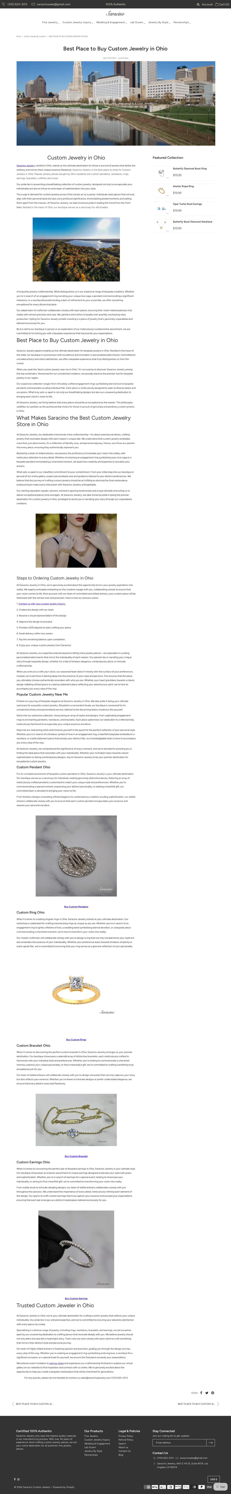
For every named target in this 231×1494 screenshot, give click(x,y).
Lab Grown (136, 22)
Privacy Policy (126, 1436)
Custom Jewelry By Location (35, 36)
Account (207, 4)
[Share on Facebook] (201, 1392)
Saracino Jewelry (26, 165)
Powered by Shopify (63, 1487)
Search (122, 1443)
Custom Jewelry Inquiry (77, 22)
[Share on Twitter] (207, 1392)
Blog (121, 1455)
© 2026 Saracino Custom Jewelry (32, 1487)
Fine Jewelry (49, 22)
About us (123, 1447)
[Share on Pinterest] (212, 1392)
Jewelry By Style (158, 22)
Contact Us (125, 1451)
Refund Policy (126, 1439)
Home (18, 36)
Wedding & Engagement (110, 22)
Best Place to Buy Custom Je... (34, 1404)
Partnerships (181, 22)
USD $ (213, 1479)
